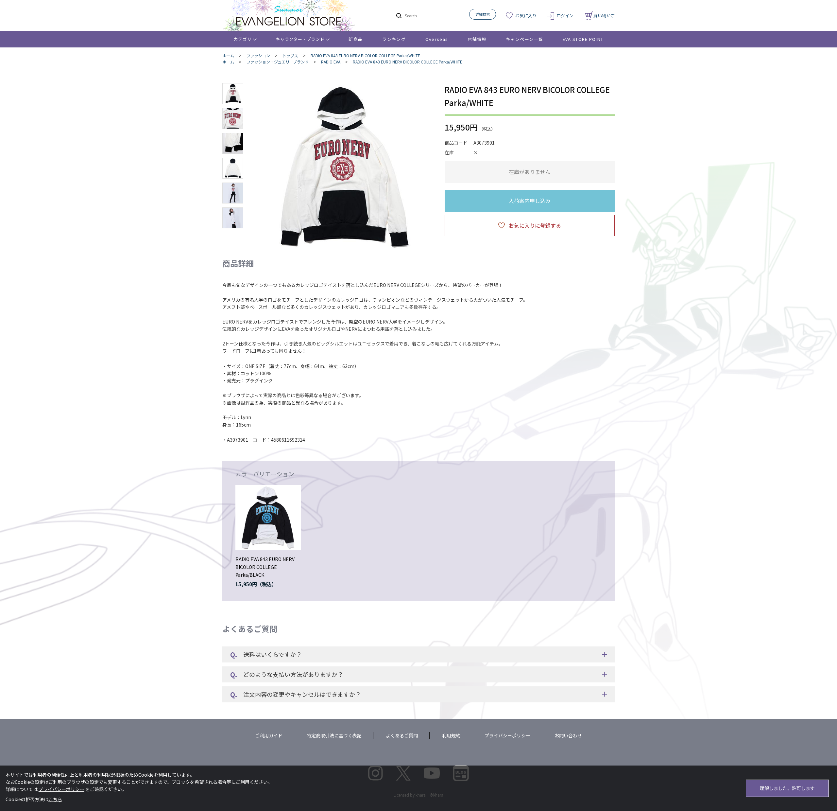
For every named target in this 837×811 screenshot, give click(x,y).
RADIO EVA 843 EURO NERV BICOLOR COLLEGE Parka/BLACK (265, 567)
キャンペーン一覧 (524, 39)
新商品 (356, 39)
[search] (398, 15)
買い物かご (604, 15)
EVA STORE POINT (583, 39)
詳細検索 (482, 14)
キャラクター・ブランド (300, 39)
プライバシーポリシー (507, 735)
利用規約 (451, 735)
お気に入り (526, 15)
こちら (55, 799)
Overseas (436, 39)
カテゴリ (243, 39)
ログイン (564, 15)
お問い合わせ (568, 735)
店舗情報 (477, 39)
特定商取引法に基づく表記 (334, 735)
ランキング (394, 39)
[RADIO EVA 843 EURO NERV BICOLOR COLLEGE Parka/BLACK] (268, 517)
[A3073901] (232, 93)
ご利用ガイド (268, 735)
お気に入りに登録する (535, 225)
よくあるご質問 (402, 735)
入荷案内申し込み (530, 200)
